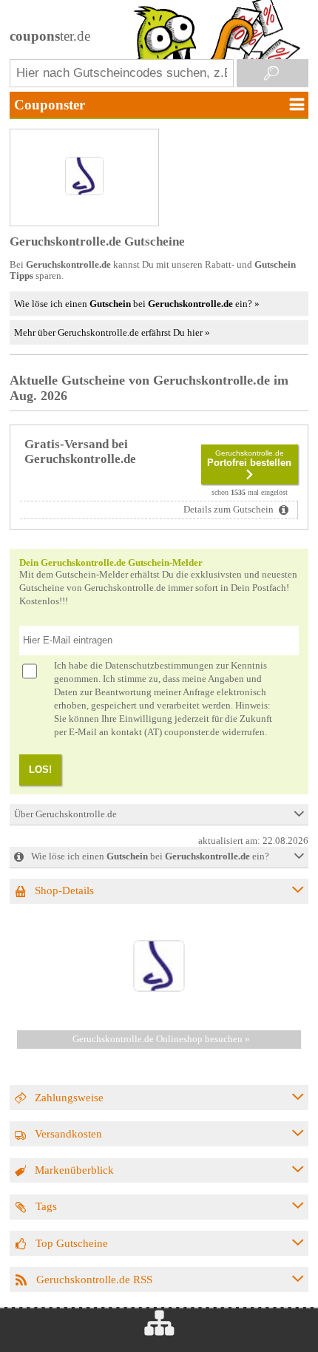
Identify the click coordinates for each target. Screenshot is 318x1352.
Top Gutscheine (71, 1243)
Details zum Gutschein (229, 509)
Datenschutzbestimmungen (159, 665)
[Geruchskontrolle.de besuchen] (159, 1012)
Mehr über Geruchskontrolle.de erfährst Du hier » (112, 332)
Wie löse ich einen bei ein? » (137, 303)
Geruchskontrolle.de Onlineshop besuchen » (161, 1039)
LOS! (40, 769)
